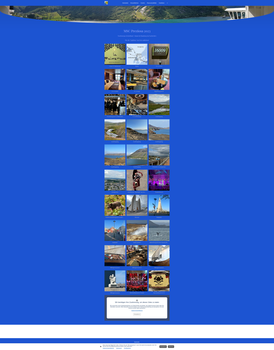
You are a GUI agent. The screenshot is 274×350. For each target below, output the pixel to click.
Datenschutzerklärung (137, 310)
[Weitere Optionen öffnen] (167, 2)
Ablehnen (171, 346)
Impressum (119, 348)
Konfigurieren (127, 348)
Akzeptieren (137, 314)
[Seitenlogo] (106, 3)
